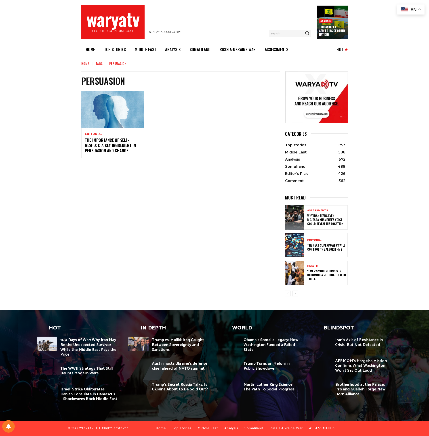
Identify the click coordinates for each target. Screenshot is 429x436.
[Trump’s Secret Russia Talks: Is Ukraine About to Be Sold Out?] (138, 388)
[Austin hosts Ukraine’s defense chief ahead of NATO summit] (138, 367)
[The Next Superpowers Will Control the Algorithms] (294, 245)
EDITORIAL (94, 134)
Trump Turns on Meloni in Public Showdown (267, 366)
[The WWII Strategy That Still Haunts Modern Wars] (47, 372)
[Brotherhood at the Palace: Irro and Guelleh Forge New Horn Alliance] (321, 388)
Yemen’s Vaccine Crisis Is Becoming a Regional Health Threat (326, 274)
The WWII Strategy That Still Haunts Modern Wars (86, 371)
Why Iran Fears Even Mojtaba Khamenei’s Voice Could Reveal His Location (325, 219)
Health (312, 266)
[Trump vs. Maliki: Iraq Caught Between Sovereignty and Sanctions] (138, 344)
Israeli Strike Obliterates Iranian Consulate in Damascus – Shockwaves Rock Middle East (88, 394)
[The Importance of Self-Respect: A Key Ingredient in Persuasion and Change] (112, 109)
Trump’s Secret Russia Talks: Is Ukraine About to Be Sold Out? (180, 387)
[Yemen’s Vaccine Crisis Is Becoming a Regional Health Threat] (294, 273)
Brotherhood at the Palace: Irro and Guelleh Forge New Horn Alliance (360, 389)
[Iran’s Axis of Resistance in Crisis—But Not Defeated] (321, 344)
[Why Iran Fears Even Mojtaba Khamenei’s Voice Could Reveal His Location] (294, 217)
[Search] (307, 33)
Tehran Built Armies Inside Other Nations (332, 31)
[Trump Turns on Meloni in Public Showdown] (230, 367)
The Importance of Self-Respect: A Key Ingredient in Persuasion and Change (110, 145)
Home (85, 63)
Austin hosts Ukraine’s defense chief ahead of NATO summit (179, 366)
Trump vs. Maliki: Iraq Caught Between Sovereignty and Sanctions (178, 345)
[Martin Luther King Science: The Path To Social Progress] (230, 388)
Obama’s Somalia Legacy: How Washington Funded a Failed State (271, 345)
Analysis (325, 21)
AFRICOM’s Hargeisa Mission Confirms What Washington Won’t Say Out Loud (361, 366)
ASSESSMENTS (317, 210)
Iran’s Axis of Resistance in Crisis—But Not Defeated (359, 342)
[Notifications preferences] (8, 426)
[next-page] (295, 293)
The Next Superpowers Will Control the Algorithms (326, 247)
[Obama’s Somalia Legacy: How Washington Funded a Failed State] (230, 344)
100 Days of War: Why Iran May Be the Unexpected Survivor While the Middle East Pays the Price (88, 347)
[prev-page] (288, 293)
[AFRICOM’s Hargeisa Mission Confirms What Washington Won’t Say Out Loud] (321, 365)
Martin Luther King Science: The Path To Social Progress (269, 387)
